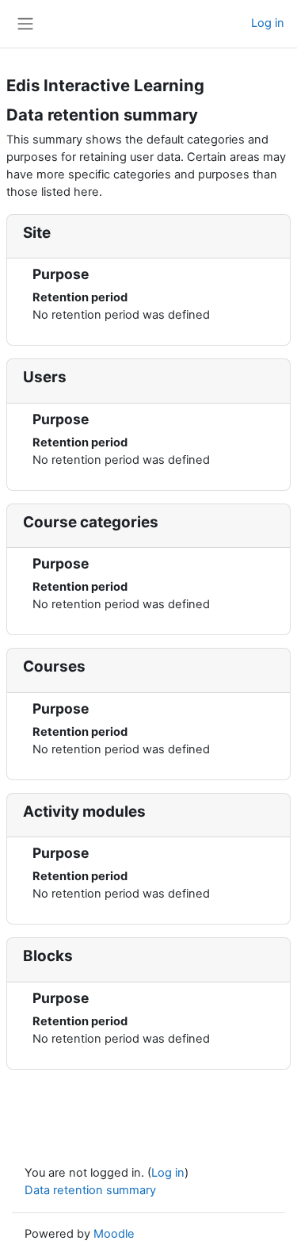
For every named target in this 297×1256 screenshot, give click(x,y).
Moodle (114, 1234)
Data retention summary (90, 1190)
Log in (267, 23)
